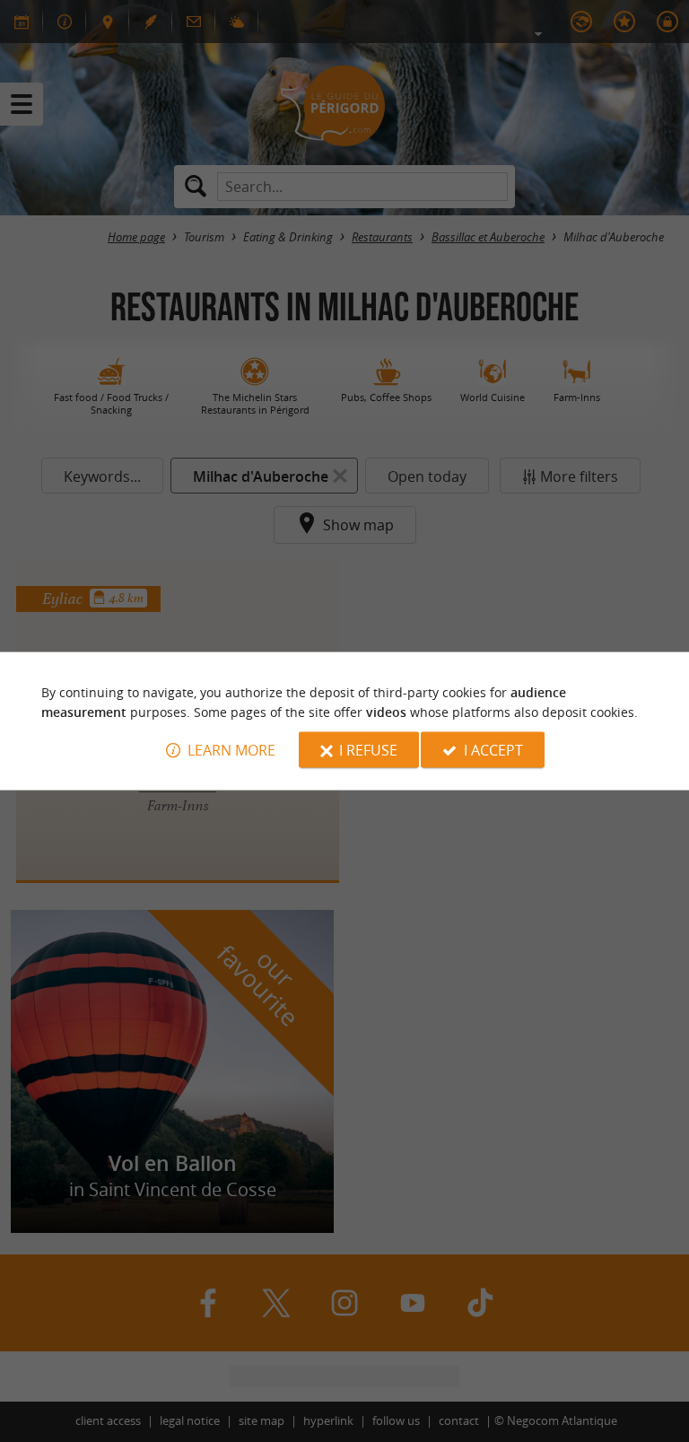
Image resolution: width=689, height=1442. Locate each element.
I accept (493, 750)
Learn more (231, 750)
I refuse (368, 750)
